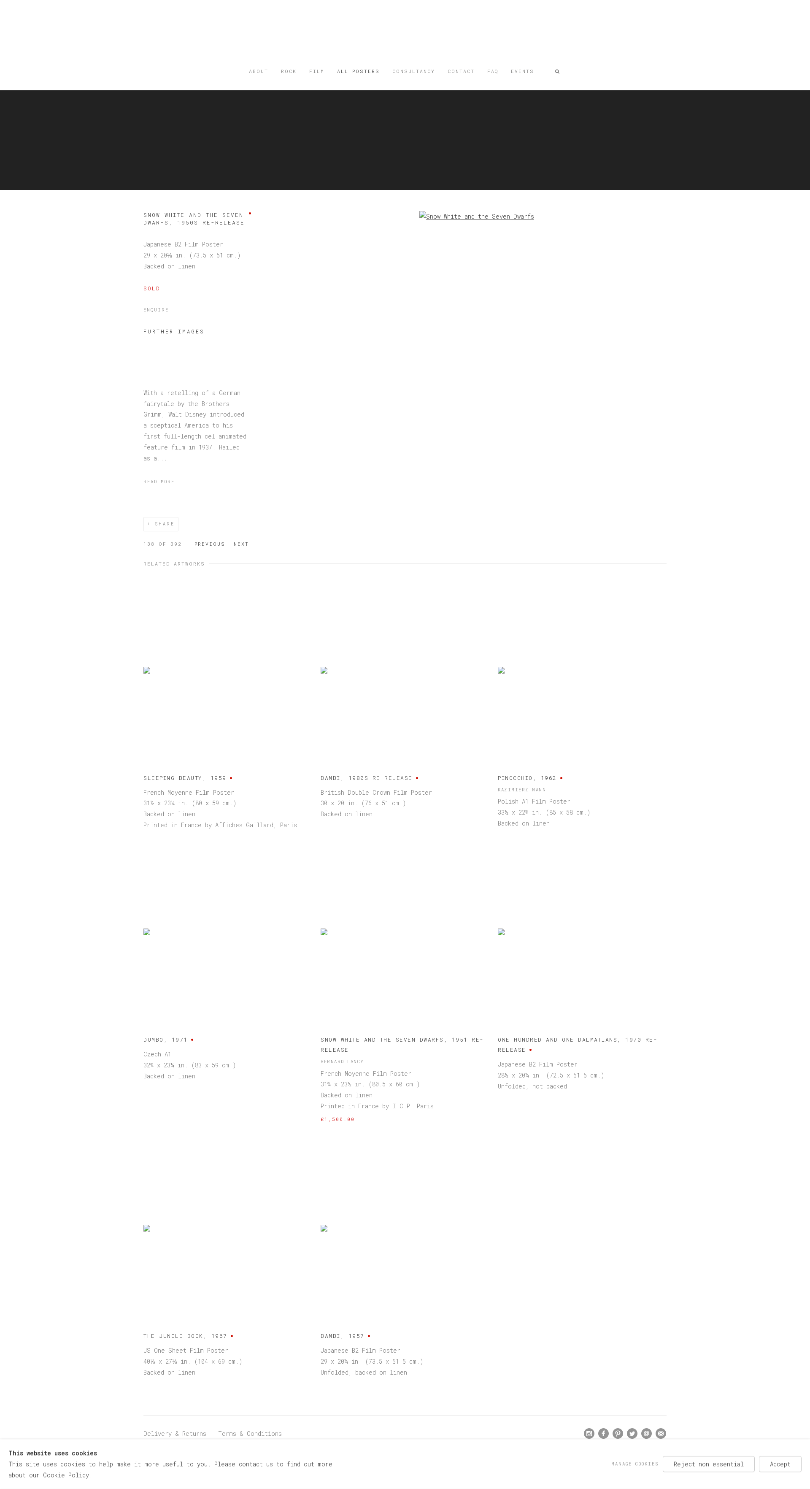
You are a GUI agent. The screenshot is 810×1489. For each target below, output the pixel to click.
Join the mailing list (661, 1433)
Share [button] (165, 524)
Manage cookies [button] (635, 1464)
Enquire (156, 310)
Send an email (646, 1433)
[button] (558, 71)
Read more (159, 482)
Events (522, 71)
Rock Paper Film (405, 35)
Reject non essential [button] (709, 1464)
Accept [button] (780, 1464)
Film (316, 71)
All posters (358, 71)
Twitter (632, 1433)
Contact (461, 71)
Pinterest (618, 1433)
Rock (289, 71)
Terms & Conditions (250, 1433)
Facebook (603, 1433)
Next (241, 544)
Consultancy (413, 71)
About (258, 71)
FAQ (492, 71)
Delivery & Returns (174, 1433)
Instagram (589, 1433)
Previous (209, 544)
